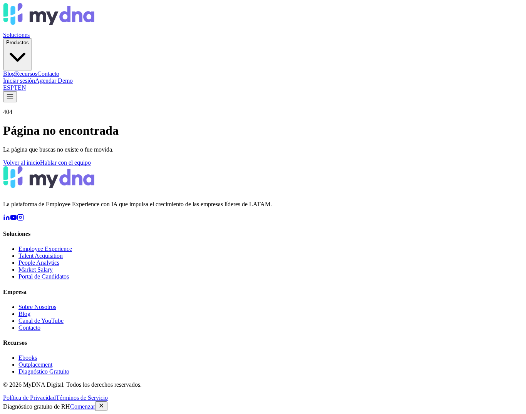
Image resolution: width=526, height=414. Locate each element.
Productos (17, 42)
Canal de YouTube (41, 320)
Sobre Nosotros (37, 307)
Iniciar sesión (19, 80)
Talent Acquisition (40, 255)
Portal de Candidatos (43, 276)
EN (22, 87)
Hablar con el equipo (65, 162)
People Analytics (38, 262)
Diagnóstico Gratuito (43, 371)
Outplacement (35, 364)
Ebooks (27, 357)
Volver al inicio (21, 162)
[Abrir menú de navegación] (10, 96)
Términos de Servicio (82, 397)
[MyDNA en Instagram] (20, 218)
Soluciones (16, 35)
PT (14, 87)
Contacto (48, 73)
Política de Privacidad (29, 397)
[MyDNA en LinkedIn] (6, 218)
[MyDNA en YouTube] (13, 218)
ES (6, 87)
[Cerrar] (101, 406)
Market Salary (35, 269)
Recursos (26, 73)
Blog (9, 73)
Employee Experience (45, 248)
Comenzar (82, 406)
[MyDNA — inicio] (48, 28)
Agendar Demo (54, 80)
